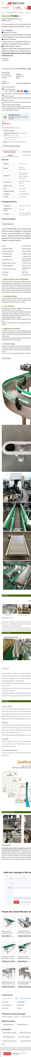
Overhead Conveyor (8, 1024)
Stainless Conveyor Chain (10, 1041)
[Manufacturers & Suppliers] (15, 3)
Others (19, 1008)
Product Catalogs (26, 998)
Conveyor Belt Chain (25, 1041)
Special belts (20, 1005)
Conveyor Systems (7, 1005)
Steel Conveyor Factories (9, 1032)
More (3, 1044)
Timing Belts (5, 1002)
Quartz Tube (5, 1008)
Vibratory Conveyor (22, 1024)
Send (16, 902)
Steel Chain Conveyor (24, 1037)
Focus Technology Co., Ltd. (22, 1050)
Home (3, 12)
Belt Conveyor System (9, 1037)
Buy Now (7, 1054)
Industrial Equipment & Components (14, 12)
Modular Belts (21, 1002)
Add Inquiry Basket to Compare (12, 146)
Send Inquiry (15, 1054)
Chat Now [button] (23, 1053)
